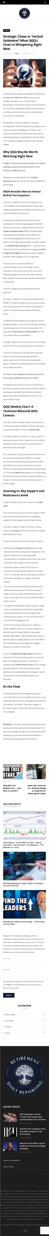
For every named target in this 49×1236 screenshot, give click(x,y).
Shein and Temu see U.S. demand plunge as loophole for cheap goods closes (37, 789)
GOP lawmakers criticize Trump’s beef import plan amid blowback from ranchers (33, 1117)
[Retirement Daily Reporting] (24, 13)
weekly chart (34, 429)
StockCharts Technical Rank (25, 331)
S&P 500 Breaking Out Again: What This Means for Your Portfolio (23, 884)
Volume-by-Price (23, 548)
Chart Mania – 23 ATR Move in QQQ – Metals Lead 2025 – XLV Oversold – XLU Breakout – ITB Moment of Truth (23, 844)
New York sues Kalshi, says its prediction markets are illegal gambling (32, 1146)
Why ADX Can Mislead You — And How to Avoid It (12, 788)
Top (25, 1231)
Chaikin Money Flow (24, 664)
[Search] (45, 2)
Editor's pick (10, 1014)
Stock (6, 30)
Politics (8, 1027)
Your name (6, 959)
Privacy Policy (8, 1167)
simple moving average (13, 231)
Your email (6, 970)
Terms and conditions (11, 1160)
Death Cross (20, 472)
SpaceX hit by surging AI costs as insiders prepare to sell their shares (33, 1131)
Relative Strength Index (22, 653)
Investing (9, 1021)
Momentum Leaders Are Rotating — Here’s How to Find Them (23, 922)
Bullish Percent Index (17, 245)
